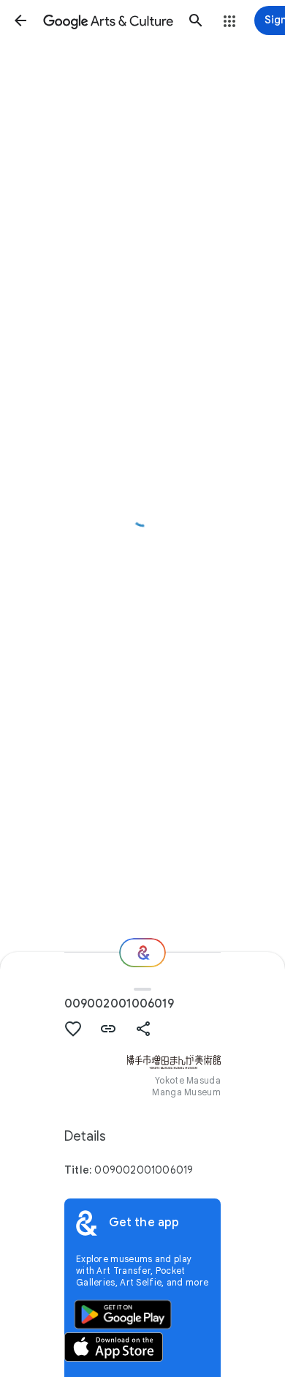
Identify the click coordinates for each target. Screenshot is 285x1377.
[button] (20, 20)
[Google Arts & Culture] (108, 20)
